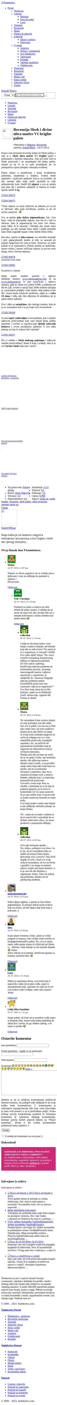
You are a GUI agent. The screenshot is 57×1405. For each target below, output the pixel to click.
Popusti (5, 1378)
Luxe (22, 22)
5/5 (19, 496)
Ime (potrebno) (8, 1045)
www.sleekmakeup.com (34, 278)
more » (28, 1069)
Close (4, 507)
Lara (10, 972)
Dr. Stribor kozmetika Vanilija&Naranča (30, 1223)
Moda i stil (19, 76)
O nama (18, 45)
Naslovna (18, 11)
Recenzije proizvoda (18, 1319)
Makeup (24, 16)
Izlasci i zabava (27, 39)
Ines (10, 927)
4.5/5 (46, 487)
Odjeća (11, 1357)
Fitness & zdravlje (23, 33)
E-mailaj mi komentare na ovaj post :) (23, 1136)
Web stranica (7, 1060)
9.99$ (42, 496)
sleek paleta (25, 501)
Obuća (11, 1360)
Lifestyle (18, 36)
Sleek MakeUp (22, 493)
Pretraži (5, 90)
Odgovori (12, 587)
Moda (17, 31)
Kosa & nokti (27, 19)
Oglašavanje (26, 65)
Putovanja (25, 42)
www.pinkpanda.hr (10, 281)
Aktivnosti (25, 56)
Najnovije (12, 1351)
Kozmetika (13, 1354)
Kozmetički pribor (17, 1371)
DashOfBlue (29, 147)
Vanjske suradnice (29, 62)
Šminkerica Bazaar (11, 1345)
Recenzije (19, 28)
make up (44, 498)
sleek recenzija (39, 501)
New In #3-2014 (35, 1241)
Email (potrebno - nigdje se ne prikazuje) (21, 1051)
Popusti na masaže (17, 1389)
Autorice (24, 48)
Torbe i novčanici (16, 1368)
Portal (10, 8)
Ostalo (17, 85)
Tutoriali (18, 25)
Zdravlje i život (21, 82)
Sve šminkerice (27, 54)
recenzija (13, 501)
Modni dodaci (15, 1363)
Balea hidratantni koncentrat (22, 1210)
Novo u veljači (32, 1256)
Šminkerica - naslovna (19, 1316)
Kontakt (24, 59)
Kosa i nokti (20, 79)
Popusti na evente (16, 1395)
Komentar (6, 1065)
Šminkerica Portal (11, 1310)
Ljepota (18, 13)
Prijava (13, 90)
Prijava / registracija (30, 51)
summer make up (9, 504)
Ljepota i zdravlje (16, 1384)
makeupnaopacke (17, 893)
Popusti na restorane (18, 1392)
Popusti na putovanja (18, 1387)
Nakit (10, 1366)
